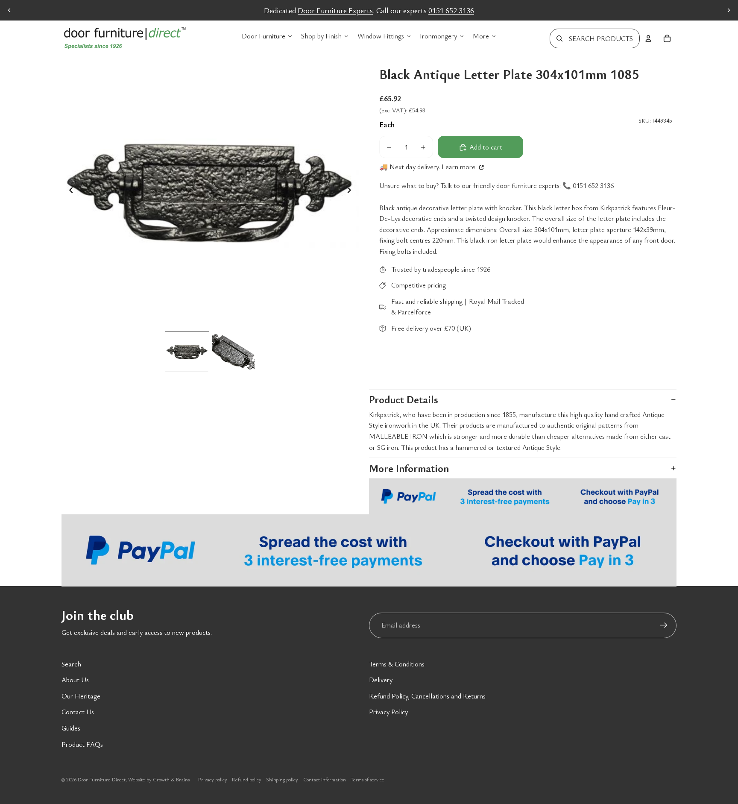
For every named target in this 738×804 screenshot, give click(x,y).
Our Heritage (81, 696)
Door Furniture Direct (102, 779)
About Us (75, 679)
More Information (409, 468)
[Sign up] (664, 625)
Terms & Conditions (397, 664)
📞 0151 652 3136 (588, 185)
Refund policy (246, 779)
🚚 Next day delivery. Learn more (428, 167)
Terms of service (367, 779)
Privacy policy (212, 779)
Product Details (403, 399)
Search (71, 664)
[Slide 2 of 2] (233, 351)
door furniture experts (527, 185)
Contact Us (78, 711)
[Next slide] (728, 10)
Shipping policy (282, 779)
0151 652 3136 (451, 10)
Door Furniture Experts (335, 10)
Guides (71, 728)
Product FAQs (82, 744)
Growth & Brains (171, 779)
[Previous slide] (9, 10)
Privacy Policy (388, 711)
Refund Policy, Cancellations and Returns (427, 696)
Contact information (324, 779)
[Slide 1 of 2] (187, 351)
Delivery (380, 679)
